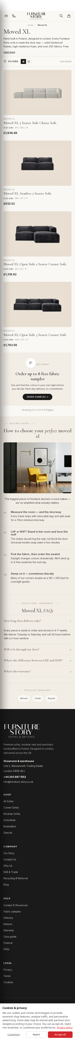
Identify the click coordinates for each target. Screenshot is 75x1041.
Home (30, 25)
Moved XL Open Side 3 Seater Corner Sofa (34, 335)
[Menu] (6, 16)
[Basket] (69, 16)
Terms (7, 975)
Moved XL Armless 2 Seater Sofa (27, 193)
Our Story (8, 853)
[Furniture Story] (37, 16)
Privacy (7, 969)
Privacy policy (65, 1027)
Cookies (8, 982)
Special (7, 832)
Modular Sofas (11, 813)
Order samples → (37, 397)
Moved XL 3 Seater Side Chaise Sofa (29, 123)
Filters (13, 61)
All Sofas (8, 801)
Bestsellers (9, 826)
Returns (7, 924)
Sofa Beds (9, 820)
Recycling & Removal (15, 878)
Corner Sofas (11, 807)
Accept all (60, 1034)
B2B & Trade (10, 871)
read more (9, 52)
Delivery (8, 917)
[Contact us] (13, 16)
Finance (8, 942)
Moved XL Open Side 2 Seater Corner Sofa (34, 264)
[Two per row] (28, 61)
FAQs (6, 949)
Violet (38, 698)
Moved (24, 698)
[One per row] (23, 61)
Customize (14, 1034)
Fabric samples (12, 911)
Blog (6, 884)
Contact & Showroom (15, 905)
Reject (36, 1034)
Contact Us (9, 859)
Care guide (9, 936)
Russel (51, 698)
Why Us (7, 865)
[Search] (61, 16)
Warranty (8, 930)
